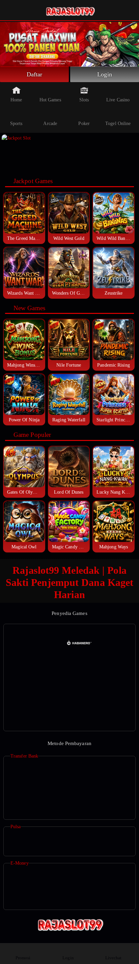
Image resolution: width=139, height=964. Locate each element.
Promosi (23, 957)
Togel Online (118, 123)
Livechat (113, 957)
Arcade (50, 123)
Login (104, 74)
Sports (16, 123)
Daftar (35, 74)
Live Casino (118, 99)
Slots (84, 99)
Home (16, 99)
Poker (84, 123)
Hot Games (50, 99)
